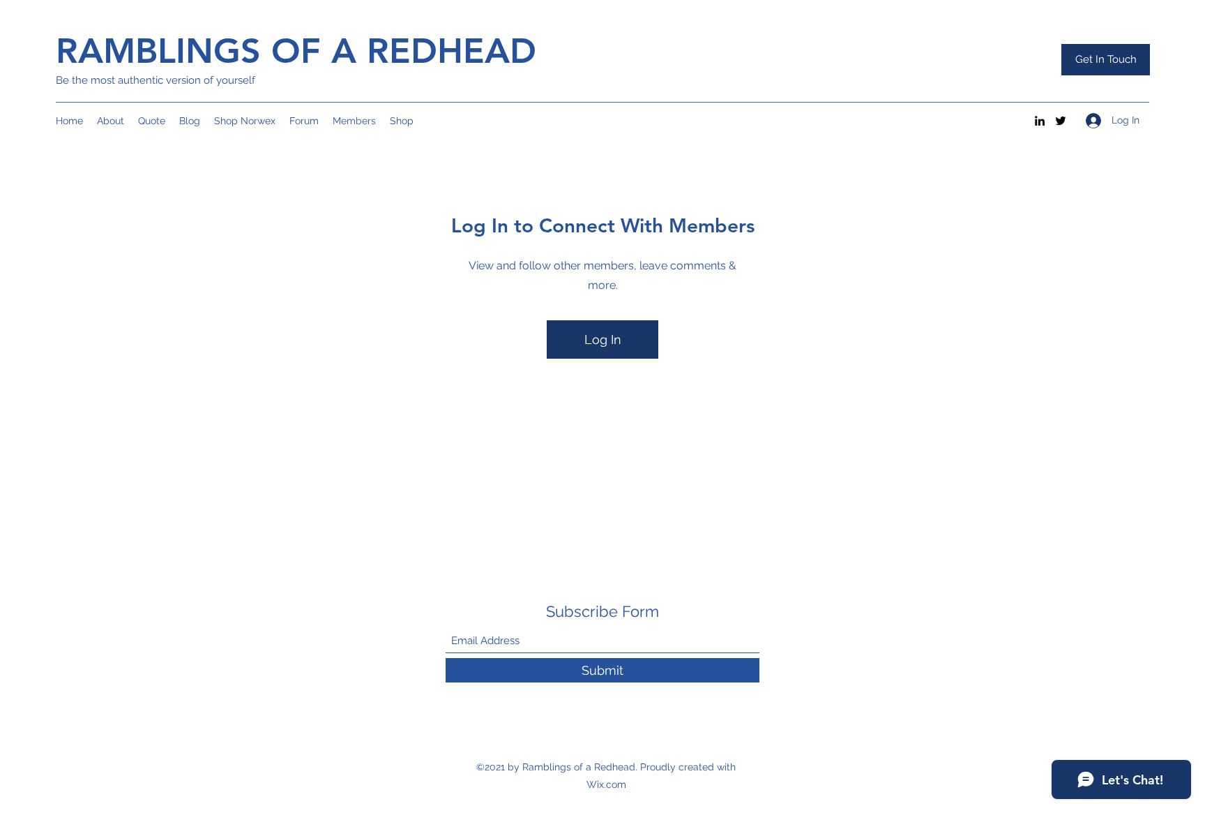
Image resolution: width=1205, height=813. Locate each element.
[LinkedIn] (1040, 121)
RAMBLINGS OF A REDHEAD (296, 51)
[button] (1105, 59)
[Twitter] (1061, 121)
